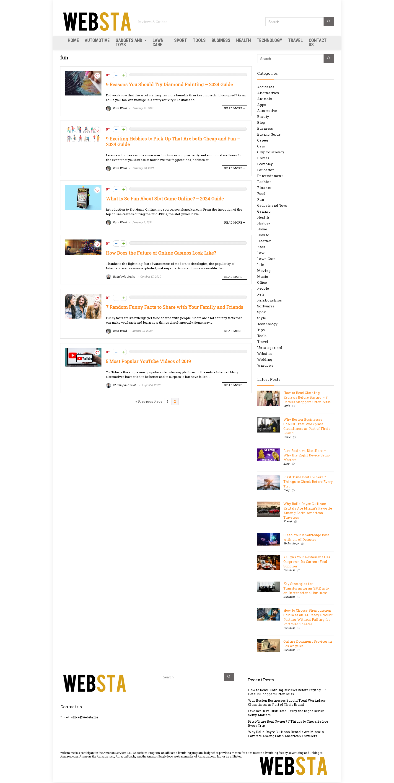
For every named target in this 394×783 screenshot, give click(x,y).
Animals (264, 98)
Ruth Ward (119, 108)
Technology (269, 40)
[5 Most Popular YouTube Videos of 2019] (83, 350)
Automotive (97, 40)
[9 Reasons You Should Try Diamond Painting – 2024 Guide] (83, 73)
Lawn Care (158, 42)
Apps (261, 104)
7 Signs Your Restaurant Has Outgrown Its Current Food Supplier (306, 561)
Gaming (264, 211)
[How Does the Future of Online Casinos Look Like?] (83, 242)
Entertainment (270, 175)
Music (262, 276)
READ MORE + (234, 108)
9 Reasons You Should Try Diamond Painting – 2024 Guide (169, 84)
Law (260, 252)
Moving (264, 270)
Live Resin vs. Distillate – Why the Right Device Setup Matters (306, 455)
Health (243, 40)
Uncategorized (269, 347)
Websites (264, 353)
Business (221, 40)
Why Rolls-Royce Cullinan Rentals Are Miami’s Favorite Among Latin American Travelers (307, 511)
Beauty (263, 116)
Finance (264, 187)
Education (266, 169)
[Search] (329, 21)
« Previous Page (148, 401)
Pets (260, 294)
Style (261, 318)
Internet (264, 241)
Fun (260, 199)
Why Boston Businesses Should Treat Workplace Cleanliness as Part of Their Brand (306, 426)
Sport (180, 40)
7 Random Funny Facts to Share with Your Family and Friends (174, 307)
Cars (261, 146)
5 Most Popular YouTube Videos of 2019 (148, 361)
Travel (295, 40)
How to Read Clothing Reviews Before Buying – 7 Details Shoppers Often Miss (307, 397)
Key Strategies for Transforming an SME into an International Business (306, 588)
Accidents (265, 87)
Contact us (317, 42)
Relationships (269, 300)
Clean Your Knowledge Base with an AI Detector (306, 537)
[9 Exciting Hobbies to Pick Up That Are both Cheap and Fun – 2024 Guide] (83, 127)
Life (260, 264)
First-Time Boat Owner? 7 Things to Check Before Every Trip (308, 481)
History (263, 223)
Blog (261, 122)
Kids (261, 247)
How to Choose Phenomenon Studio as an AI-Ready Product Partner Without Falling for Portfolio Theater (308, 617)
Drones (263, 158)
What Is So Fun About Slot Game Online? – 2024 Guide (165, 198)
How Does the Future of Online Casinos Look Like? (161, 253)
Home (73, 40)
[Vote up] (124, 75)
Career (262, 140)
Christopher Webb (124, 385)
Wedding (264, 359)
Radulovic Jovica (123, 276)
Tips (261, 329)
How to (263, 235)
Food (261, 193)
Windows (265, 365)
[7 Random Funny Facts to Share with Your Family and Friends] (83, 296)
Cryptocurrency (270, 152)
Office (262, 282)
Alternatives (268, 92)
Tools (199, 40)
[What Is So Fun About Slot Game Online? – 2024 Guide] (83, 187)
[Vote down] (116, 75)
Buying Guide (268, 134)
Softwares (265, 306)
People (263, 288)
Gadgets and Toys (129, 42)
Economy (265, 164)
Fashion (264, 181)
